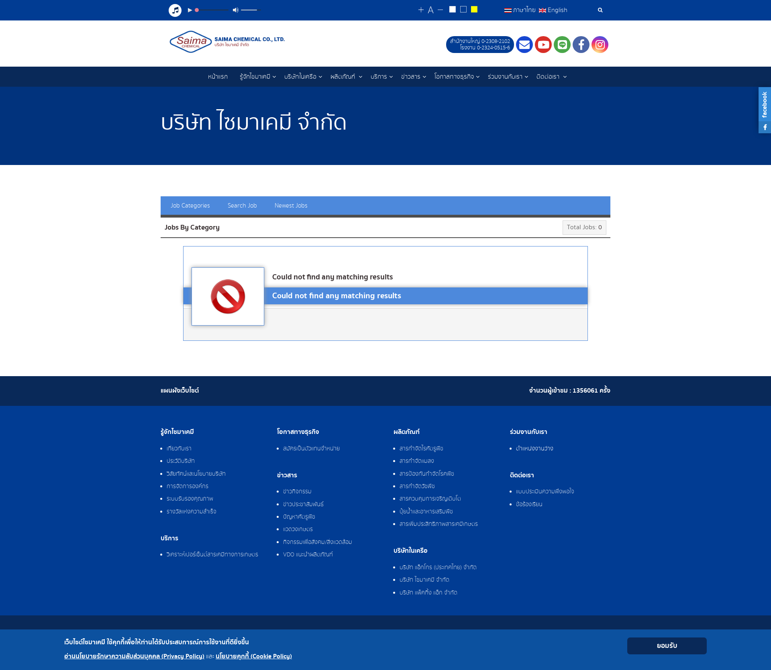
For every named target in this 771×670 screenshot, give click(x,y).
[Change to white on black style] (452, 10)
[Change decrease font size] (440, 10)
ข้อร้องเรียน (529, 505)
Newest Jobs (291, 205)
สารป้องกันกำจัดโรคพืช (427, 474)
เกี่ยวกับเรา (179, 449)
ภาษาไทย (524, 10)
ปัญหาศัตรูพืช (299, 517)
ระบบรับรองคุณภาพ (190, 499)
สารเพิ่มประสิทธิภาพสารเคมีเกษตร (439, 524)
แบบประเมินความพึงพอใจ (545, 492)
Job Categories (190, 205)
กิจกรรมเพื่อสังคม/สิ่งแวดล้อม (317, 542)
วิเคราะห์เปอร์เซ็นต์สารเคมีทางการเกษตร (212, 555)
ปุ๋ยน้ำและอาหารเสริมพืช (426, 512)
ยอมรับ (667, 645)
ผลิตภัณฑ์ (343, 76)
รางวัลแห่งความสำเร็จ (191, 512)
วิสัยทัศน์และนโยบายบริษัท (196, 474)
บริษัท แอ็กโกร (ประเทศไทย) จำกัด (438, 568)
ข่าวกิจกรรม (297, 492)
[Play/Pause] (190, 10)
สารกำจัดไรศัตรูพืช (421, 449)
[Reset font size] (431, 10)
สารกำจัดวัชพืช (417, 487)
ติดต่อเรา (548, 76)
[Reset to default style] (463, 10)
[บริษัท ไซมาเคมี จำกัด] (228, 42)
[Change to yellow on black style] (474, 10)
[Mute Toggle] (236, 10)
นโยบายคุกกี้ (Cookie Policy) (254, 657)
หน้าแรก (218, 76)
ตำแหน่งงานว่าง (534, 449)
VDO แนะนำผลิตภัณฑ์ (308, 555)
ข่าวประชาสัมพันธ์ (303, 505)
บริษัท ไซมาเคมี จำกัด (424, 580)
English (556, 10)
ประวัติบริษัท (181, 461)
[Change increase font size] (421, 10)
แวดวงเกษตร (298, 529)
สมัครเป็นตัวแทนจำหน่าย (311, 449)
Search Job (242, 205)
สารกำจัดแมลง (417, 461)
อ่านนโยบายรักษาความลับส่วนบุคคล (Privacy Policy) (134, 657)
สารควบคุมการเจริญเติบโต (430, 499)
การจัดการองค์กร (187, 487)
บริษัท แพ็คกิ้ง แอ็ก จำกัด (428, 593)
